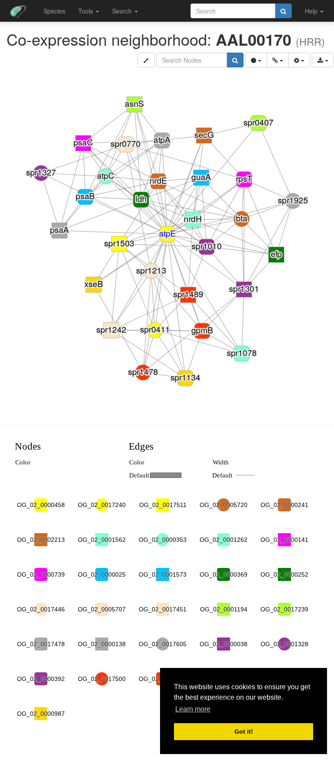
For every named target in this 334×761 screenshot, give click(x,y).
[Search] (283, 10)
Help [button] (312, 11)
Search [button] (123, 11)
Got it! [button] (243, 731)
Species (54, 11)
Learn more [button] (192, 709)
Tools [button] (86, 11)
